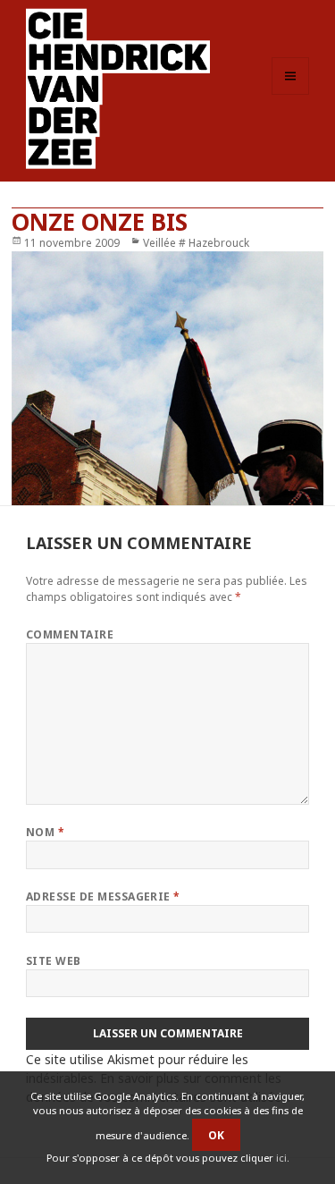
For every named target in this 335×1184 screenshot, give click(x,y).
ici (281, 1157)
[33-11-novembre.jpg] (167, 378)
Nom (45, 832)
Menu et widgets (290, 94)
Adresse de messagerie (103, 896)
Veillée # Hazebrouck (196, 242)
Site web (53, 960)
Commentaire (69, 634)
